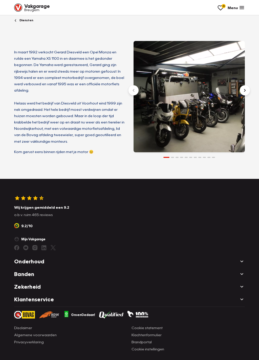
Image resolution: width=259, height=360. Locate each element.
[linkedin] (44, 247)
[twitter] (53, 247)
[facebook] (16, 247)
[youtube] (25, 247)
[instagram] (34, 247)
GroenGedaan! (83, 315)
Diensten (26, 20)
